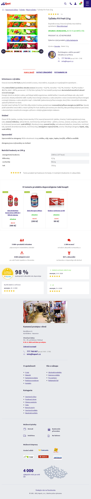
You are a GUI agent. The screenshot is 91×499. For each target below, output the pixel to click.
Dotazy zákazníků (44, 72)
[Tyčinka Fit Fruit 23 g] (22, 49)
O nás (27, 372)
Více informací (62, 26)
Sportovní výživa (12, 10)
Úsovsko (57, 46)
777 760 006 (65, 58)
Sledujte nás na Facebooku (45, 490)
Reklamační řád (53, 380)
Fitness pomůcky (31, 402)
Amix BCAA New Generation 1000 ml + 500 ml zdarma (12, 213)
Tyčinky (22, 10)
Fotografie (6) (60, 72)
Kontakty (28, 383)
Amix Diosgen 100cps (34, 211)
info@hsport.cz (67, 61)
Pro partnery (52, 378)
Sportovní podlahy (31, 410)
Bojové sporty (30, 408)
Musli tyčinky (31, 10)
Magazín (28, 375)
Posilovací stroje (30, 399)
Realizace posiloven (32, 380)
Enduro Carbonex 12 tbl (56, 211)
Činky (27, 405)
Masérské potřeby (31, 413)
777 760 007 (32, 351)
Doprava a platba (54, 375)
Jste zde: (3, 9)
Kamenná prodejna (31, 378)
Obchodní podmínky (55, 372)
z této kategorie (71, 40)
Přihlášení (75, 3)
